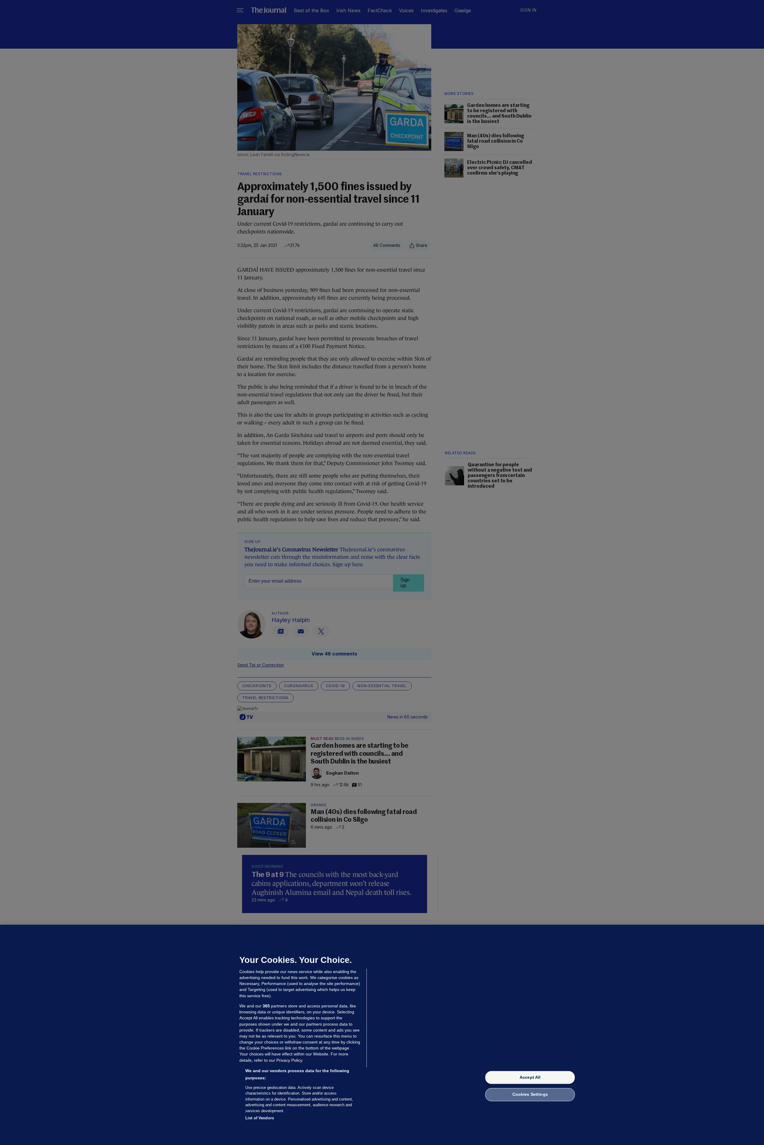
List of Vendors (259, 1118)
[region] (382, 1035)
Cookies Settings (530, 1094)
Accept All (530, 1077)
